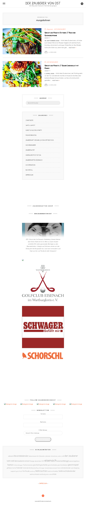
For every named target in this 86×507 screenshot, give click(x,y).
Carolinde (53, 52)
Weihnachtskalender (67, 471)
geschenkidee (52, 465)
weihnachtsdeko (53, 471)
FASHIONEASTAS (31, 135)
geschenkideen (62, 465)
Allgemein (50, 29)
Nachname (43, 422)
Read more (72, 47)
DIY (43, 461)
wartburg (32, 471)
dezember (38, 461)
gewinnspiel (73, 464)
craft (62, 456)
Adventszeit (33, 456)
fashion (10, 465)
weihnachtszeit (34, 474)
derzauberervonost (22, 461)
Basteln (42, 456)
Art (38, 456)
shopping (76, 468)
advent (10, 456)
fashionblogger (18, 465)
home (14, 468)
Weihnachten (41, 471)
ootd (72, 468)
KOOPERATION (30, 165)
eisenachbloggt (63, 461)
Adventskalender (21, 456)
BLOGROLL (29, 170)
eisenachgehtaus (74, 461)
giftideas (9, 468)
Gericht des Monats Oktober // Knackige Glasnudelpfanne (60, 34)
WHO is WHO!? (30, 125)
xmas (54, 474)
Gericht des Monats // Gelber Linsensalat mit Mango (62, 67)
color (59, 456)
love (58, 468)
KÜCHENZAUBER (59, 29)
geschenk (36, 465)
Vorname (43, 414)
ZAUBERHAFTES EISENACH (34, 160)
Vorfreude (26, 471)
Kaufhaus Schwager (39, 468)
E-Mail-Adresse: (43, 430)
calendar (48, 456)
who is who (49, 474)
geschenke (44, 465)
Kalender (19, 468)
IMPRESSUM (29, 175)
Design (32, 461)
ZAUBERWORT (30, 150)
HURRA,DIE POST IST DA (33, 155)
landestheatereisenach (51, 468)
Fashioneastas (28, 465)
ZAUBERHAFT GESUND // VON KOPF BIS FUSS (40, 140)
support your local (16, 471)
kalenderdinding (28, 468)
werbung (43, 474)
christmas (54, 456)
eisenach (50, 460)
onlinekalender (66, 468)
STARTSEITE (29, 120)
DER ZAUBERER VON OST (43, 3)
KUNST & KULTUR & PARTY (34, 130)
